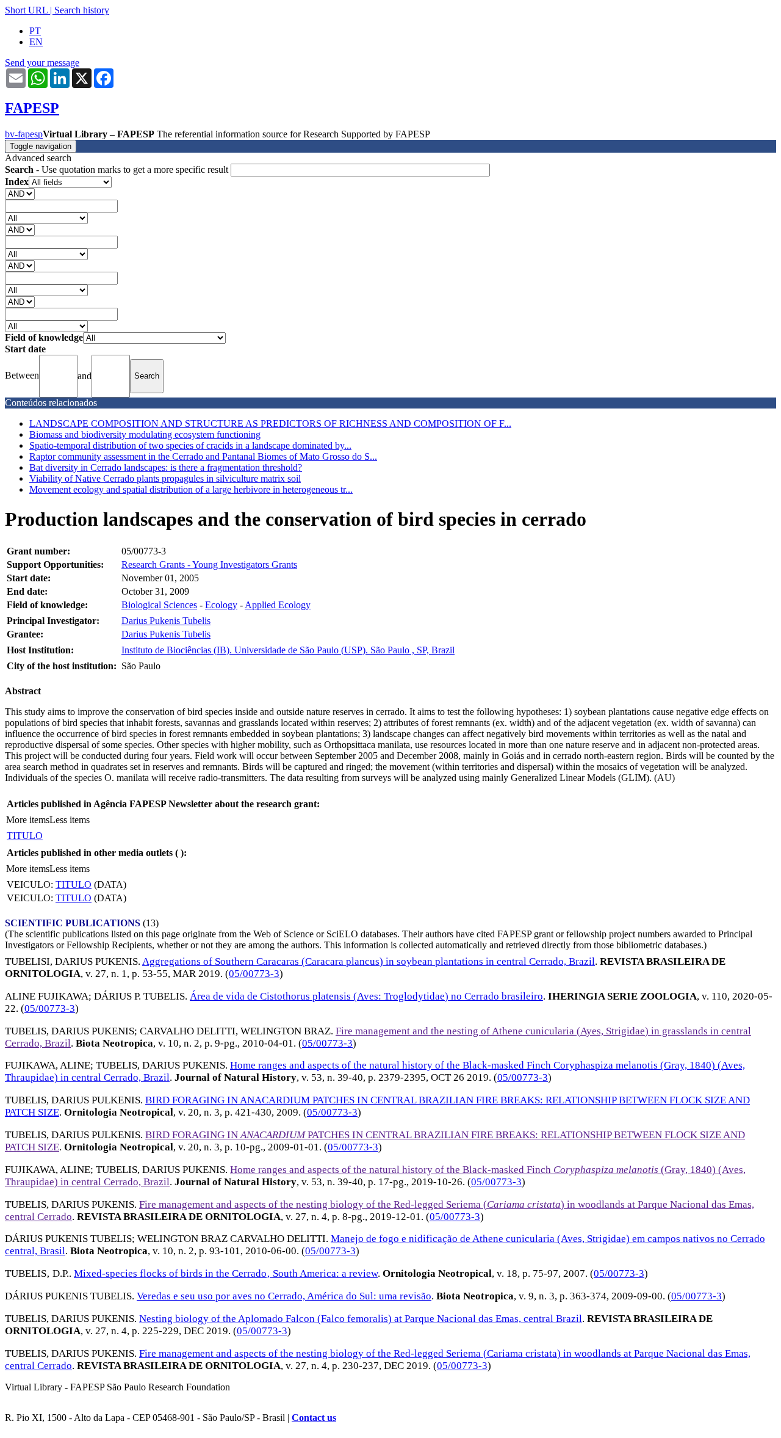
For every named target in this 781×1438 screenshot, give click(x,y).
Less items (69, 820)
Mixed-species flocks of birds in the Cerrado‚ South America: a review (226, 1273)
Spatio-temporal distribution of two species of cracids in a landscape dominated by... (190, 445)
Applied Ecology (278, 605)
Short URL (26, 10)
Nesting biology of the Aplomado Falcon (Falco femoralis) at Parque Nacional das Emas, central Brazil (360, 1318)
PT (35, 31)
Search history (81, 10)
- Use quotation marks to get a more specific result (118, 169)
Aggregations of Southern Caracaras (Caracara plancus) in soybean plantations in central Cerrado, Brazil (368, 961)
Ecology (221, 605)
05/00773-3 (254, 973)
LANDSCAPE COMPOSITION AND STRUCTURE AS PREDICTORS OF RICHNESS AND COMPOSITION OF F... (270, 423)
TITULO (25, 835)
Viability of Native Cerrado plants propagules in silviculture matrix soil (165, 478)
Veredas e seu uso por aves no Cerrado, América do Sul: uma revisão (284, 1296)
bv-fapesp (24, 134)
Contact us (314, 1417)
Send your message (42, 62)
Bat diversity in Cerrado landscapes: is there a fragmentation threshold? (165, 467)
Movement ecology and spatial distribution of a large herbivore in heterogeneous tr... (191, 489)
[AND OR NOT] (20, 193)
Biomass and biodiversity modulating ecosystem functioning (145, 434)
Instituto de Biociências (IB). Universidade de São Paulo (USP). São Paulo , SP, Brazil (288, 650)
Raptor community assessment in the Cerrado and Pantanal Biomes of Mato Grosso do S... (203, 456)
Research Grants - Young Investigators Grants (209, 564)
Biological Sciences (159, 605)
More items (27, 820)
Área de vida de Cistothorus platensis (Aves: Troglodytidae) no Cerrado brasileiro (366, 996)
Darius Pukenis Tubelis (166, 621)
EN (36, 42)
